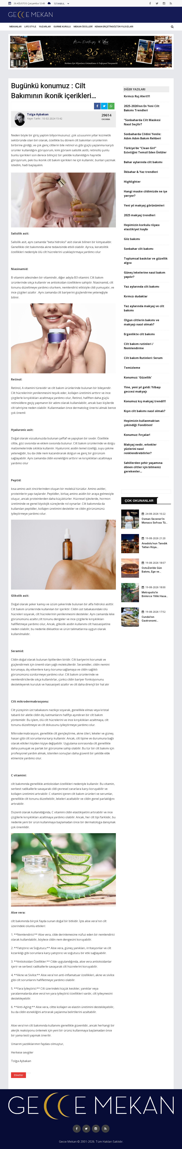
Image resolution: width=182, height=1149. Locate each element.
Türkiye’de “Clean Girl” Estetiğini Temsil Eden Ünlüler (145, 150)
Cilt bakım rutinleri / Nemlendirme (138, 346)
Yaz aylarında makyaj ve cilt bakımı (144, 308)
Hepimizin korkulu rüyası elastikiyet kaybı (142, 227)
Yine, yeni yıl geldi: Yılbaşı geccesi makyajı (142, 389)
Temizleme (132, 368)
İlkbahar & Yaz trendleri (141, 172)
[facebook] (150, 3)
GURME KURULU (62, 26)
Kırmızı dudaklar (136, 296)
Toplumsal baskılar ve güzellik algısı (146, 261)
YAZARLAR (45, 26)
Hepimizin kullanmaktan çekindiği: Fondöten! (141, 423)
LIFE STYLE (30, 26)
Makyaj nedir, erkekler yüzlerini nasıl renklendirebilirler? (140, 449)
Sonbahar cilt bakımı (138, 249)
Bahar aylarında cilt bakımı (143, 162)
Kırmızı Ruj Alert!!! (137, 96)
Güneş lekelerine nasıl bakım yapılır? (144, 275)
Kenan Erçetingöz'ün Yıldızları (114, 26)
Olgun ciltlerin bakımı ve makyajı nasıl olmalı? (141, 322)
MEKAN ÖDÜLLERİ (83, 26)
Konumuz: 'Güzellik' (138, 377)
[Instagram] (164, 3)
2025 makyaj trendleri (139, 215)
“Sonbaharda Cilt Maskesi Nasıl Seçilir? (142, 122)
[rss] (171, 3)
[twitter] (157, 3)
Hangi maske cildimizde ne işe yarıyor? (145, 193)
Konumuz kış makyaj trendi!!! (145, 401)
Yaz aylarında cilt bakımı (141, 286)
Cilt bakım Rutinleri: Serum (143, 358)
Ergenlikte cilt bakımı (139, 334)
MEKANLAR (15, 26)
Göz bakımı (132, 239)
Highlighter (132, 182)
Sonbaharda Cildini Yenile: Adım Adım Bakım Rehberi (142, 136)
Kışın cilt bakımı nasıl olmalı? (144, 411)
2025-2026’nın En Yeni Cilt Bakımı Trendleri (141, 108)
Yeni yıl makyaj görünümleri (144, 205)
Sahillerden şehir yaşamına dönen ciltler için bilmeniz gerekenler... (143, 467)
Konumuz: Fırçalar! (137, 435)
